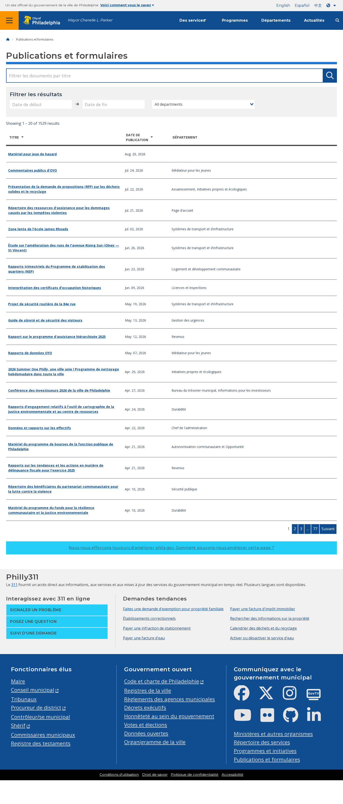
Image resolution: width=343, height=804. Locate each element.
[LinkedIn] (317, 719)
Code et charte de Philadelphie (161, 681)
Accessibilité (232, 775)
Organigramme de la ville (155, 742)
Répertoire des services (262, 742)
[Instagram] (293, 696)
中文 (318, 5)
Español (302, 5)
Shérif (18, 725)
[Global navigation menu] (9, 20)
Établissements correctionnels (149, 618)
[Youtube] (246, 719)
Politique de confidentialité (194, 775)
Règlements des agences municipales (169, 699)
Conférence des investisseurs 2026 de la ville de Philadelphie (59, 390)
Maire (18, 681)
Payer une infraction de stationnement (157, 628)
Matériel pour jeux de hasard (32, 154)
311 (14, 584)
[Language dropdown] (332, 5)
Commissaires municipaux (43, 734)
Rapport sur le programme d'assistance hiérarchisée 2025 (57, 336)
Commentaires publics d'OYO (32, 170)
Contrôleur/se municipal (40, 716)
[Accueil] (7, 39)
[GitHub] (294, 719)
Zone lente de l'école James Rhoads (38, 229)
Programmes (235, 20)
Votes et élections (145, 724)
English (283, 5)
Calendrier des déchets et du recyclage (263, 628)
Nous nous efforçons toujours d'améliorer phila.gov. (171, 548)
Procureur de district (36, 707)
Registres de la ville (147, 690)
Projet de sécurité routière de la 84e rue (42, 304)
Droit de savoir (155, 775)
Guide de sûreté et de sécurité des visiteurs (45, 320)
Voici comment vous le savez (125, 5)
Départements (275, 20)
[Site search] (337, 20)
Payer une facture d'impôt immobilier (262, 608)
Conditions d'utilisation (119, 775)
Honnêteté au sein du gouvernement (169, 716)
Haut (331, 760)
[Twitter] (269, 696)
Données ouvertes (146, 733)
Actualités (314, 20)
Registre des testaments (40, 743)
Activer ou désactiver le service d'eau (262, 638)
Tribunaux (24, 699)
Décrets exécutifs (145, 707)
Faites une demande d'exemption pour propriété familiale (173, 608)
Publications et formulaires (267, 759)
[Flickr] (271, 719)
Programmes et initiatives (265, 750)
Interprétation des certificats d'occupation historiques (54, 287)
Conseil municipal (32, 689)
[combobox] (203, 104)
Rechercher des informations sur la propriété (269, 618)
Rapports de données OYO (30, 353)
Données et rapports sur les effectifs (39, 428)
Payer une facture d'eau (144, 638)
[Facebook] (245, 696)
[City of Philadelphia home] (43, 21)
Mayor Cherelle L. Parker (90, 20)
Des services (192, 20)
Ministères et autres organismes (273, 733)
